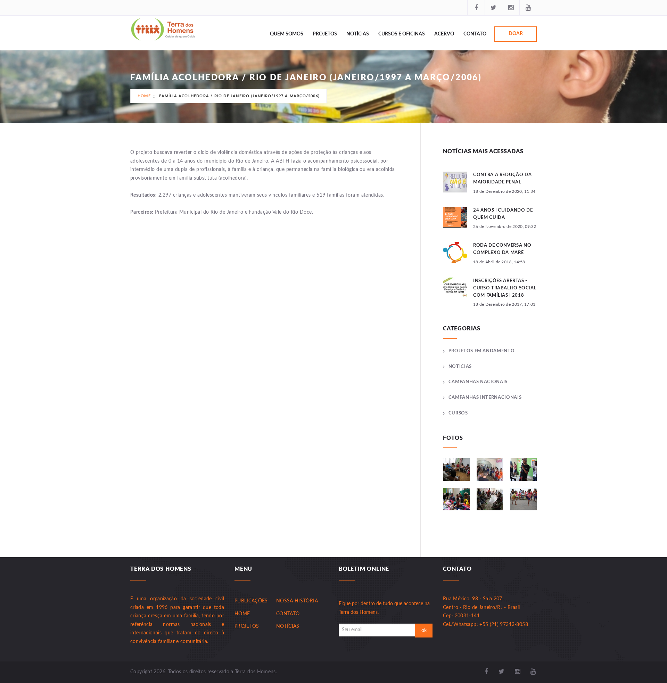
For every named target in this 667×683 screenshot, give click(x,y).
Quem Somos (286, 34)
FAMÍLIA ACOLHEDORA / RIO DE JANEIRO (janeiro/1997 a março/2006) (239, 96)
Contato (474, 34)
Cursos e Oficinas (401, 34)
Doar (516, 33)
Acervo (444, 34)
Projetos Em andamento (481, 351)
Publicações (251, 601)
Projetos (325, 34)
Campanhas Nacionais (478, 382)
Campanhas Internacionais (484, 397)
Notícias (357, 34)
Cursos (458, 413)
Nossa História (297, 601)
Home (144, 96)
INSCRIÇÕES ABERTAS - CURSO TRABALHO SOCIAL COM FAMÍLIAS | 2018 (505, 288)
